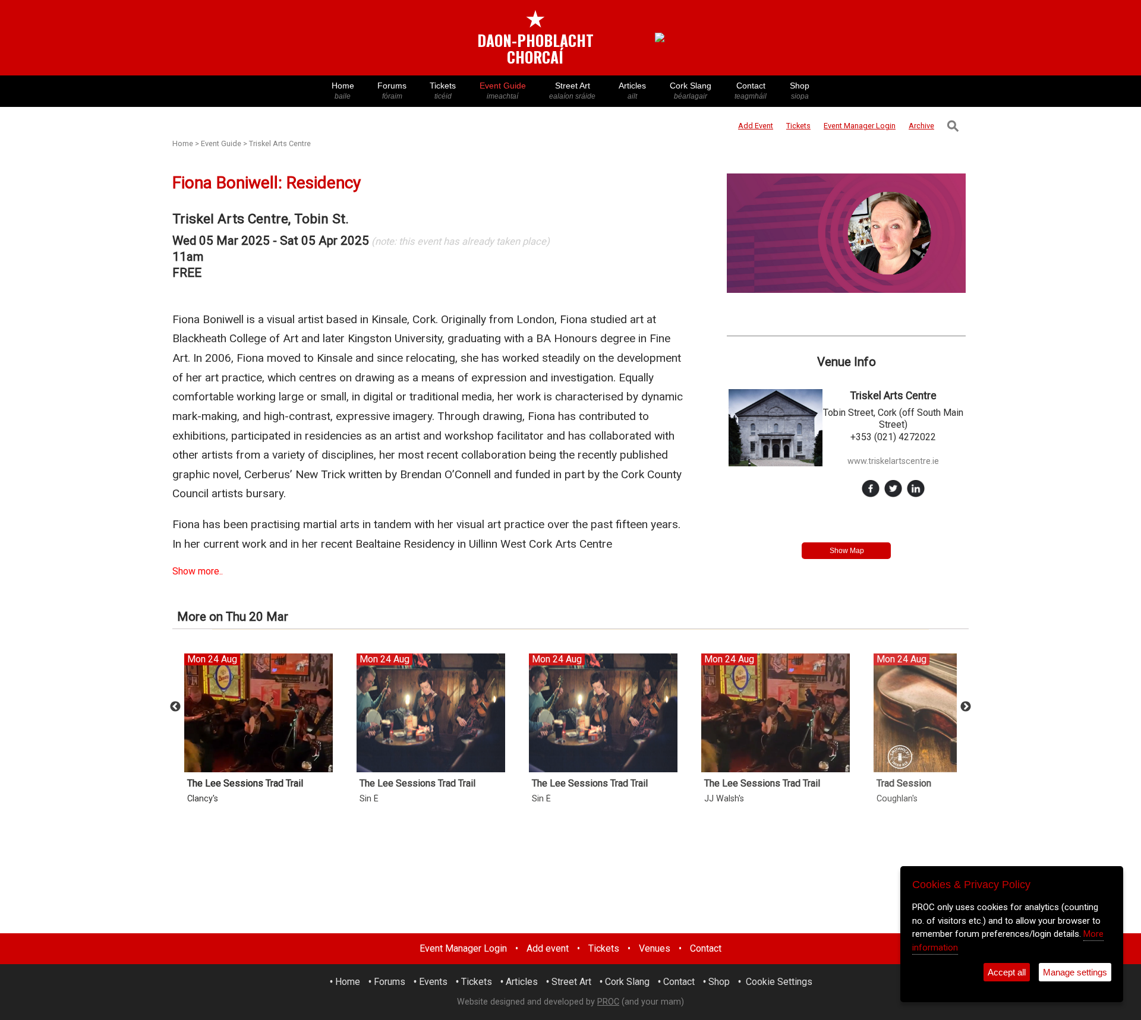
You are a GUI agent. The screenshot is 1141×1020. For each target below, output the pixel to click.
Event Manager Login (463, 948)
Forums (391, 90)
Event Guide (503, 90)
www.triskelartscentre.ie (893, 461)
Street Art (572, 90)
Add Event (755, 125)
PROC (608, 1002)
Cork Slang (690, 90)
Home (343, 90)
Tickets (443, 90)
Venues (654, 948)
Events (433, 981)
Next (966, 707)
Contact (751, 90)
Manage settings (1075, 972)
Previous (175, 707)
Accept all (1007, 972)
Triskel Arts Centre (280, 143)
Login (860, 125)
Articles (632, 90)
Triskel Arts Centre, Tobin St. (260, 219)
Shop (799, 90)
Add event (548, 948)
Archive (921, 125)
